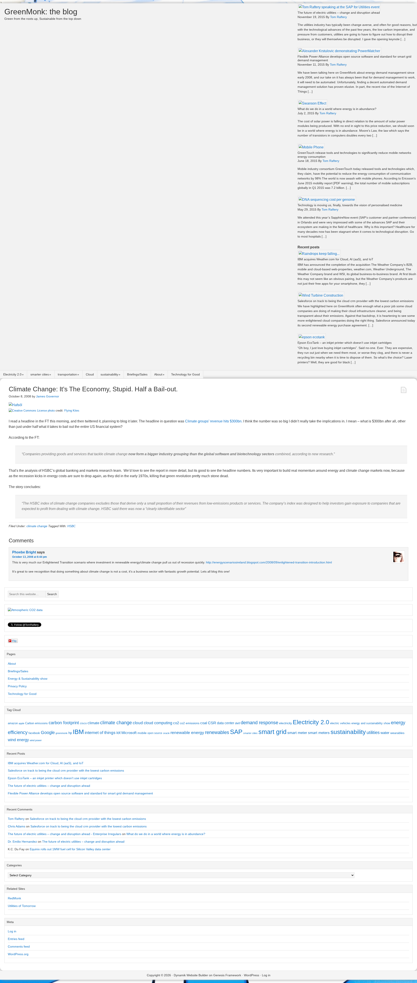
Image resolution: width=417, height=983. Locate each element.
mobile (142, 733)
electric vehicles (340, 723)
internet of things (100, 732)
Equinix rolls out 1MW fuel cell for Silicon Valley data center (70, 849)
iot (118, 733)
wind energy (18, 740)
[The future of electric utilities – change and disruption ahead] (339, 7)
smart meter (297, 733)
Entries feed (16, 939)
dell (237, 723)
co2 (176, 723)
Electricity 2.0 (12, 374)
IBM (78, 731)
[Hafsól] (15, 405)
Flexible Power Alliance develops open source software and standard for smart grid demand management (80, 793)
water (385, 733)
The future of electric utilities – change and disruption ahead (339, 12)
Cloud (90, 374)
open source (154, 733)
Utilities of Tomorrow (22, 906)
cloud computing (158, 723)
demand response (259, 722)
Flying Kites (71, 410)
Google (48, 732)
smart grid (272, 731)
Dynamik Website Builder (191, 975)
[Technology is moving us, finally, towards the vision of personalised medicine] (327, 199)
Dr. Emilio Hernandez (22, 841)
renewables (217, 732)
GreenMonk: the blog (40, 11)
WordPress (251, 975)
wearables (397, 733)
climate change (36, 526)
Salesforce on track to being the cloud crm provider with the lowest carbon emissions (356, 301)
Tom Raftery (16, 818)
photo (51, 410)
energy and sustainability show (370, 723)
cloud (138, 723)
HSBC (71, 526)
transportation (67, 374)
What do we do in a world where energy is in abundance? (337, 109)
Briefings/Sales (137, 374)
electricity (285, 723)
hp (70, 733)
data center (225, 723)
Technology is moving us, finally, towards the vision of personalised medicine (350, 205)
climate (93, 723)
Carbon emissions (36, 723)
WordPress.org (18, 954)
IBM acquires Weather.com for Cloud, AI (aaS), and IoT (335, 259)
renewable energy (187, 732)
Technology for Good (185, 374)
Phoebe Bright (24, 552)
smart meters (319, 733)
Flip (14, 641)
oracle (166, 733)
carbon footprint (64, 722)
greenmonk (62, 733)
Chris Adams (16, 826)
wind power (36, 740)
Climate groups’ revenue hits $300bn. (213, 421)
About (158, 374)
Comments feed (19, 946)
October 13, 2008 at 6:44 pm (29, 556)
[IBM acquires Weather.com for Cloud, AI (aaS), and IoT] (319, 254)
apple (21, 723)
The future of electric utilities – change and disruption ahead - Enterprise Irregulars (64, 834)
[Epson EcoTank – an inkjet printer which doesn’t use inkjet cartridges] (312, 337)
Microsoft (129, 733)
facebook (34, 733)
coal (203, 723)
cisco (83, 723)
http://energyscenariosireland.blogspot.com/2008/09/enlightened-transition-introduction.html (269, 562)
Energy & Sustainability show (27, 678)
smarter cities (39, 374)
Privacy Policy (17, 686)
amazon (13, 723)
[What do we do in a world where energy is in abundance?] (312, 103)
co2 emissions (189, 723)
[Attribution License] (28, 410)
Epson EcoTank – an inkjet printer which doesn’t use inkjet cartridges (345, 342)
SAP (236, 731)
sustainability (109, 374)
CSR (212, 723)
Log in (12, 931)
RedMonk (14, 898)
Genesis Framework (227, 975)
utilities (373, 732)
